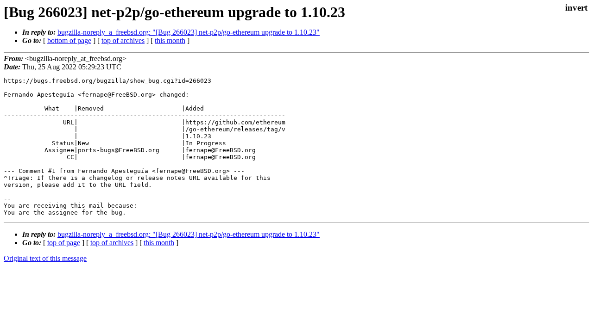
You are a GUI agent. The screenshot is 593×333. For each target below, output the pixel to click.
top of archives (123, 40)
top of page (63, 243)
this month (170, 40)
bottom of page (69, 40)
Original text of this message (45, 258)
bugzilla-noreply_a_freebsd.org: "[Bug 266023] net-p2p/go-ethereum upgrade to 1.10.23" (188, 32)
